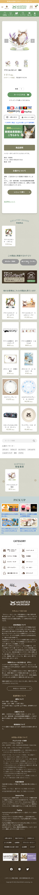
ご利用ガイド (30, 838)
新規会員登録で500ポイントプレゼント (19, 1)
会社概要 (24, 847)
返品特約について (9, 202)
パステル (20, 453)
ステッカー (5, 449)
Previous (6, 41)
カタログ (32, 847)
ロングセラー (22, 449)
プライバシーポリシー (29, 842)
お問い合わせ (8, 838)
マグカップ (13, 449)
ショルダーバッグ (7, 453)
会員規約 (17, 842)
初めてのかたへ (19, 838)
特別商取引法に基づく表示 (11, 847)
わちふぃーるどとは (19, 688)
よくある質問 (7, 842)
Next (33, 41)
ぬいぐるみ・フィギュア (29, 262)
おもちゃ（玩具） (10, 261)
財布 (15, 453)
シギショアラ (31, 449)
